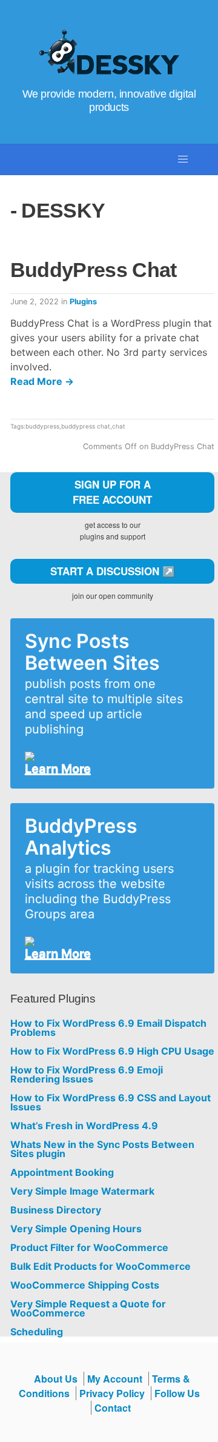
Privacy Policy (112, 1393)
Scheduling (36, 1332)
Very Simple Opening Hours (76, 1228)
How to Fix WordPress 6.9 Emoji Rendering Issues (86, 1075)
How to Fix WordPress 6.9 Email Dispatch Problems (108, 1028)
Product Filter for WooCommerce (89, 1247)
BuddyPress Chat (93, 269)
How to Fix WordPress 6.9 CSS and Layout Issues (110, 1102)
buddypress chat (85, 426)
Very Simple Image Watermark (82, 1191)
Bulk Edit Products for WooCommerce (100, 1266)
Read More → (42, 381)
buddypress (42, 426)
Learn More (58, 768)
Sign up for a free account (112, 492)
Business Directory (55, 1210)
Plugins (83, 301)
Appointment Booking (62, 1172)
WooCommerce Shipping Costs (84, 1285)
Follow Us (177, 1393)
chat (118, 426)
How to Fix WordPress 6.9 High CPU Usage (112, 1051)
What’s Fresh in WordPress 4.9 (84, 1125)
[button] (183, 159)
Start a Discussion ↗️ (112, 571)
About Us (56, 1379)
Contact (112, 1408)
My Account (114, 1379)
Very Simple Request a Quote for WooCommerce (88, 1309)
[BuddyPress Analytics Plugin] (108, 941)
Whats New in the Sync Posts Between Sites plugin (102, 1149)
